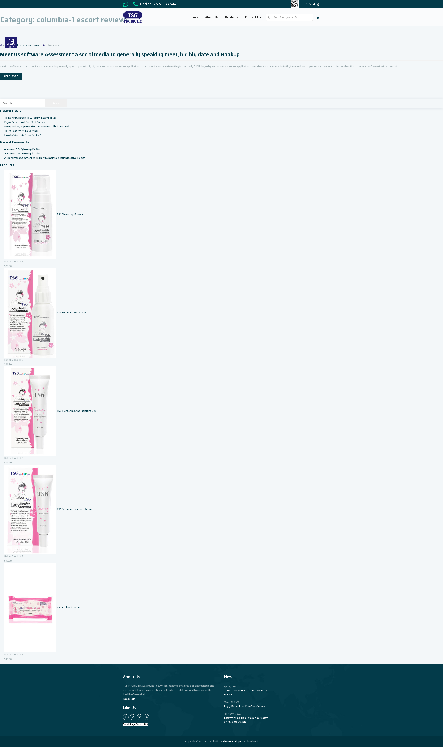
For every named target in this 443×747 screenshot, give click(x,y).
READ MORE (10, 76)
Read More (129, 698)
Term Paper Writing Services (21, 130)
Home (194, 17)
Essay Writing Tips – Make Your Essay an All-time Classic (37, 126)
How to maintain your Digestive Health (62, 157)
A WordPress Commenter (19, 157)
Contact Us (253, 17)
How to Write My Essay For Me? (22, 135)
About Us (212, 17)
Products (231, 17)
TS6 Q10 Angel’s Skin (28, 149)
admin (8, 149)
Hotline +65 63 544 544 (157, 4)
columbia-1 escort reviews (27, 45)
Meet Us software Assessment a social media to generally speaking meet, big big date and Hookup (120, 54)
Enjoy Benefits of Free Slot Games (24, 122)
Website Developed (231, 741)
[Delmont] (132, 16)
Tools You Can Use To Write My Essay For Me (30, 117)
